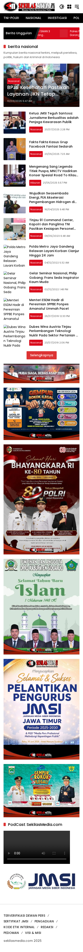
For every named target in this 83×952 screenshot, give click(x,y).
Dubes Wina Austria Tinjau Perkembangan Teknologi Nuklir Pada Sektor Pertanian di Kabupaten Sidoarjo (54, 333)
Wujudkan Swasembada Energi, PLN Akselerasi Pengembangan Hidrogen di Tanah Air (52, 200)
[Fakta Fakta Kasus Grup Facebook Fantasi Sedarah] (15, 149)
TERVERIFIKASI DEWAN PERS (24, 915)
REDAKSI (47, 927)
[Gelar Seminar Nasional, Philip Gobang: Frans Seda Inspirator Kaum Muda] (15, 282)
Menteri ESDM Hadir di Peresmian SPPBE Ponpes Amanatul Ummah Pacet (49, 304)
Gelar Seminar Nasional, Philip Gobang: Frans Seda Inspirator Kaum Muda (54, 277)
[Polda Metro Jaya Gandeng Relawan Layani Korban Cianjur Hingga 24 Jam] (15, 256)
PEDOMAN (11, 933)
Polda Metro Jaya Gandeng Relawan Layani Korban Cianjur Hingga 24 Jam (54, 250)
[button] (61, 6)
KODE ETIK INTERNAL (19, 927)
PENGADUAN (44, 921)
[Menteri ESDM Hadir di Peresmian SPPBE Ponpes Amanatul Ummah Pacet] (15, 309)
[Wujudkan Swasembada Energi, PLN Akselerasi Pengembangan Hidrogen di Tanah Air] (15, 202)
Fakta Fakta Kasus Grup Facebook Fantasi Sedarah (51, 144)
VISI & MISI (33, 933)
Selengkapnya (41, 355)
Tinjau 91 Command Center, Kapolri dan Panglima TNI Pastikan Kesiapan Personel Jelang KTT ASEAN (51, 226)
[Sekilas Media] (29, 6)
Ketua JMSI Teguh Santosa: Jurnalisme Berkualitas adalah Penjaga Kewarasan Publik (54, 117)
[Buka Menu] (69, 6)
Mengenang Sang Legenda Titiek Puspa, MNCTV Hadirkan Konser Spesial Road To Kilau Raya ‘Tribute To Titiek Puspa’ (53, 173)
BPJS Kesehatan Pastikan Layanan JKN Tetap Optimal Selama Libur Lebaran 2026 (38, 91)
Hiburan (35, 182)
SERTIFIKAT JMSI (16, 921)
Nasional (13, 81)
